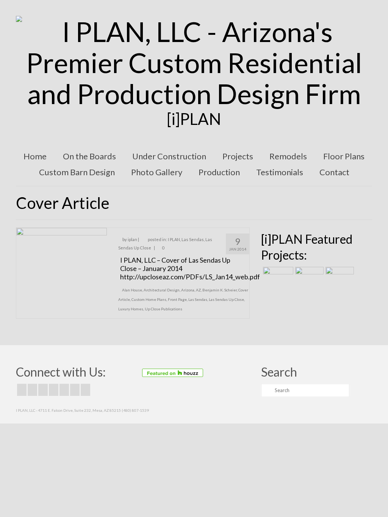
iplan (132, 239)
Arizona (187, 290)
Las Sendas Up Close (226, 299)
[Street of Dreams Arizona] (339, 276)
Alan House (132, 290)
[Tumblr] (85, 390)
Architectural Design (162, 290)
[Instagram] (43, 390)
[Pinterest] (64, 390)
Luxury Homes (130, 309)
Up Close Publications (163, 309)
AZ (198, 290)
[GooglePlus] (53, 390)
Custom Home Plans (148, 299)
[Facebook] (22, 390)
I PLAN (174, 239)
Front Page (177, 299)
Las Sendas (192, 239)
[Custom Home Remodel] (308, 276)
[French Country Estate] (277, 276)
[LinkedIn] (75, 390)
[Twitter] (32, 390)
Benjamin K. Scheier (219, 290)
